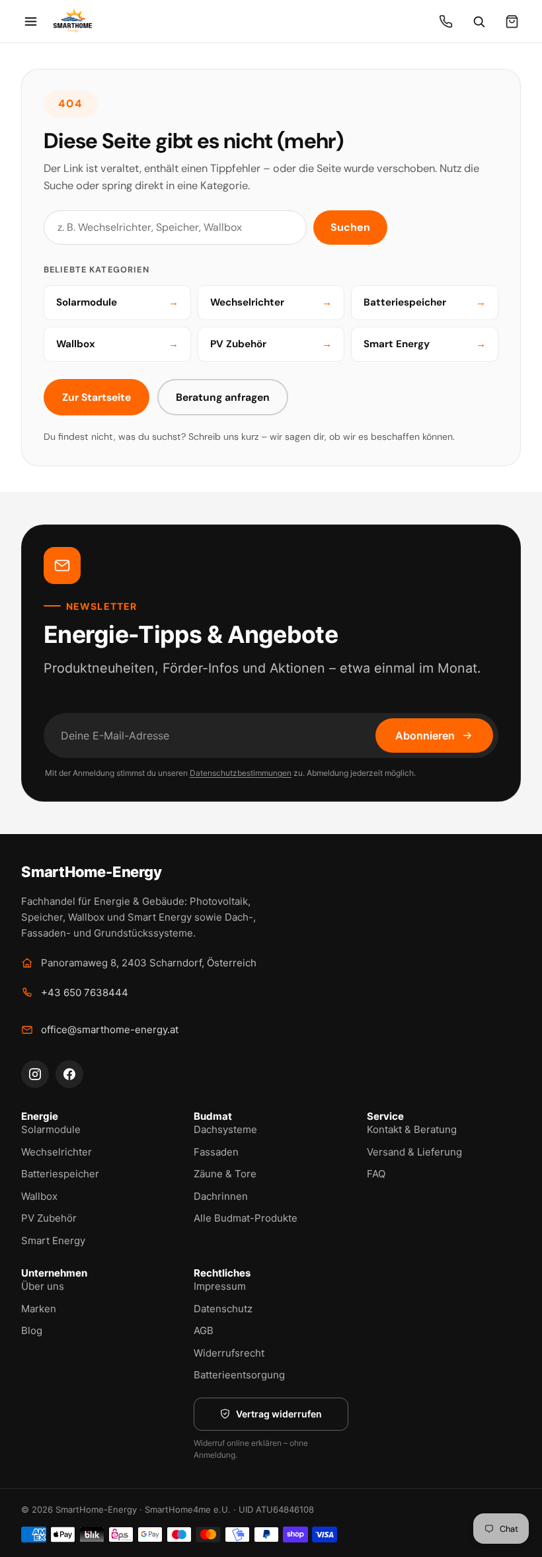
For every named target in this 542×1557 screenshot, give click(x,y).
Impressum (220, 1286)
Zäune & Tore (225, 1173)
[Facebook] (69, 1074)
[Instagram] (35, 1074)
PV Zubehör (49, 1218)
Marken (38, 1308)
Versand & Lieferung (414, 1152)
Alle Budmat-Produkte (245, 1218)
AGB (203, 1330)
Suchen (350, 227)
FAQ (376, 1173)
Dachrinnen (221, 1196)
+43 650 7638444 (84, 992)
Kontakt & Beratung (412, 1129)
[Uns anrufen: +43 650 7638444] (445, 21)
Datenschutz (223, 1308)
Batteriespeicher (60, 1173)
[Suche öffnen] (478, 21)
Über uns (42, 1286)
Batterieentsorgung (239, 1374)
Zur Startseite (96, 397)
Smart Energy (53, 1240)
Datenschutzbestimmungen (240, 773)
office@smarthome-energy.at (109, 1029)
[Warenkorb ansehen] (511, 21)
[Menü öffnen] (30, 21)
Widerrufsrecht (229, 1353)
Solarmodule (51, 1129)
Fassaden (216, 1152)
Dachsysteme (225, 1129)
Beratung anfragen (223, 397)
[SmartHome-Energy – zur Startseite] (72, 21)
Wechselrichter (56, 1152)
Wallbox (39, 1196)
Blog (31, 1330)
